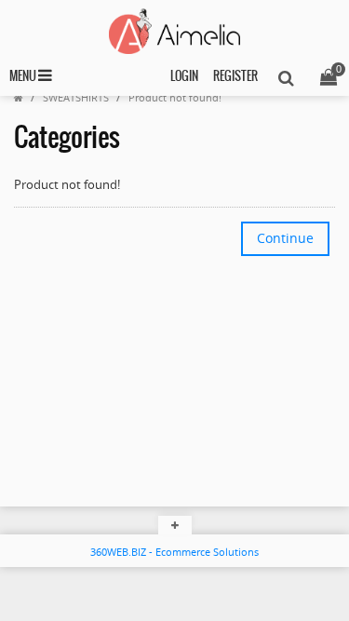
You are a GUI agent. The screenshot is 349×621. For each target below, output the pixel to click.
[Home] (18, 97)
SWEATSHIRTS (76, 97)
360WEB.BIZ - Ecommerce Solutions (174, 552)
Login (184, 77)
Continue (285, 238)
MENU (23, 77)
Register (235, 77)
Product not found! (174, 97)
